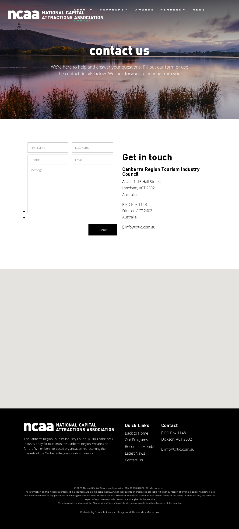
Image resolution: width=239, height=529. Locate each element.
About (81, 9)
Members (171, 9)
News (199, 9)
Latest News (135, 453)
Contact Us (134, 460)
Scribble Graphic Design (110, 512)
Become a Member (141, 446)
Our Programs (136, 439)
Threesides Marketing (145, 512)
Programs (112, 9)
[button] (121, 334)
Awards (144, 9)
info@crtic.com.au (140, 227)
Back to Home (136, 433)
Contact (84, 20)
